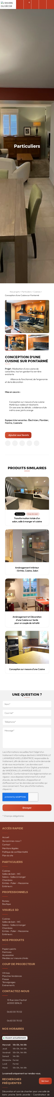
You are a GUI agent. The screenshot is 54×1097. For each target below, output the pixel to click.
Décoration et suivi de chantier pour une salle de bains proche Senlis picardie (26, 1093)
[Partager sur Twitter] (15, 443)
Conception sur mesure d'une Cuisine (27, 669)
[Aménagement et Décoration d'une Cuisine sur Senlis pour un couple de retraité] (27, 594)
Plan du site (7, 855)
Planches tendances (12, 976)
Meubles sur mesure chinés (15, 958)
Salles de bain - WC (11, 873)
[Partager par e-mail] (36, 443)
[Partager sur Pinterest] (22, 443)
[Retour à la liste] (6, 292)
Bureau (5, 901)
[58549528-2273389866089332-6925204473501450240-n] (27, 316)
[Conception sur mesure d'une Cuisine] (27, 647)
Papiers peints (9, 948)
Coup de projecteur (18, 964)
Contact (6, 844)
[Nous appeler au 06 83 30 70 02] (42, 4)
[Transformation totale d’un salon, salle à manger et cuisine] (27, 493)
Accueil (5, 837)
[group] (15, 342)
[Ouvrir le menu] (50, 4)
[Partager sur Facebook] (8, 443)
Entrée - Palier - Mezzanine (15, 883)
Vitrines (6, 973)
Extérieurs (7, 886)
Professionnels (15, 892)
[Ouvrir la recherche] (20, 4)
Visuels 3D (10, 909)
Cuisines (36, 291)
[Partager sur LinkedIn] (29, 443)
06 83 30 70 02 (14, 1011)
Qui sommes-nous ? (11, 841)
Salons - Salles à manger (14, 876)
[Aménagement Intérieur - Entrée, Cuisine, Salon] (27, 545)
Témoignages (8, 982)
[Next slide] (45, 316)
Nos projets (15, 291)
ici (10, 789)
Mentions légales (10, 848)
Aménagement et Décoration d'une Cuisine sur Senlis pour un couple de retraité (27, 619)
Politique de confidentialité (15, 851)
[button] (18, 331)
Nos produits (13, 940)
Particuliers (26, 291)
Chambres (7, 880)
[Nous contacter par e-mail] (35, 4)
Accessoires (8, 955)
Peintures (6, 952)
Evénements (8, 985)
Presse (5, 979)
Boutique (6, 904)
